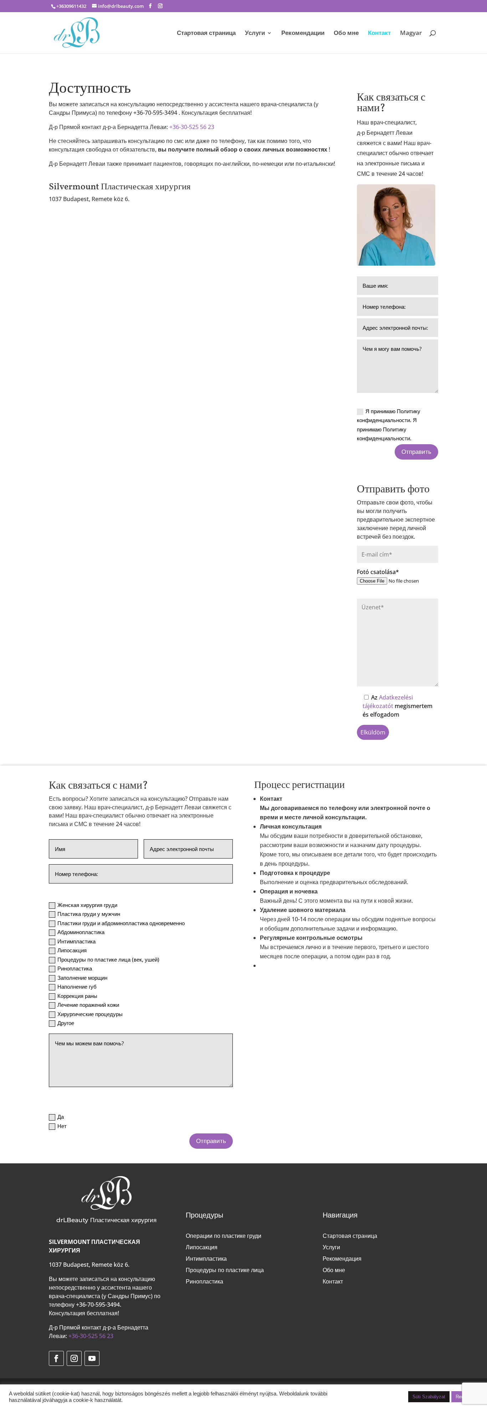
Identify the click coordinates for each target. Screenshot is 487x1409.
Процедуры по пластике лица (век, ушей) (108, 959)
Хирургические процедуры (90, 1014)
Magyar (411, 33)
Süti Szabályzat (428, 1396)
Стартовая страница (206, 33)
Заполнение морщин (82, 977)
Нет (62, 1125)
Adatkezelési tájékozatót (388, 701)
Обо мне (346, 33)
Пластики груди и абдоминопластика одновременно (121, 923)
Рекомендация (342, 1258)
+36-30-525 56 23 (191, 127)
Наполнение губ (77, 986)
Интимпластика (76, 941)
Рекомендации (302, 33)
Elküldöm (372, 732)
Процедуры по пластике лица (225, 1270)
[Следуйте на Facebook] (56, 1358)
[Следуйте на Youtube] (91, 1358)
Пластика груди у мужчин (88, 913)
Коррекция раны (77, 995)
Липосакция (72, 950)
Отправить (416, 451)
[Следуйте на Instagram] (74, 1358)
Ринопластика (74, 968)
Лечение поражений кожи (88, 1004)
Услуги (255, 33)
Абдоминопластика (80, 932)
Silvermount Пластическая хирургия (120, 187)
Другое (65, 1022)
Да (60, 1116)
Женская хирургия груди (87, 904)
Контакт (379, 33)
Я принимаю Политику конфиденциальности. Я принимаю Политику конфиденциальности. (388, 425)
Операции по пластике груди (223, 1236)
